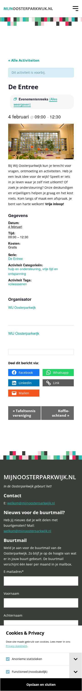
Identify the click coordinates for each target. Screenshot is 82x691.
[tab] (75, 659)
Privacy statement (16, 646)
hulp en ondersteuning (24, 269)
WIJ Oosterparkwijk (22, 307)
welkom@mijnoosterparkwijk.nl (31, 503)
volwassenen (17, 284)
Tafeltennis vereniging (24, 413)
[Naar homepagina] (28, 8)
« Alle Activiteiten (23, 60)
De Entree (15, 258)
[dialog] (41, 658)
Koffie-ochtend (60, 413)
